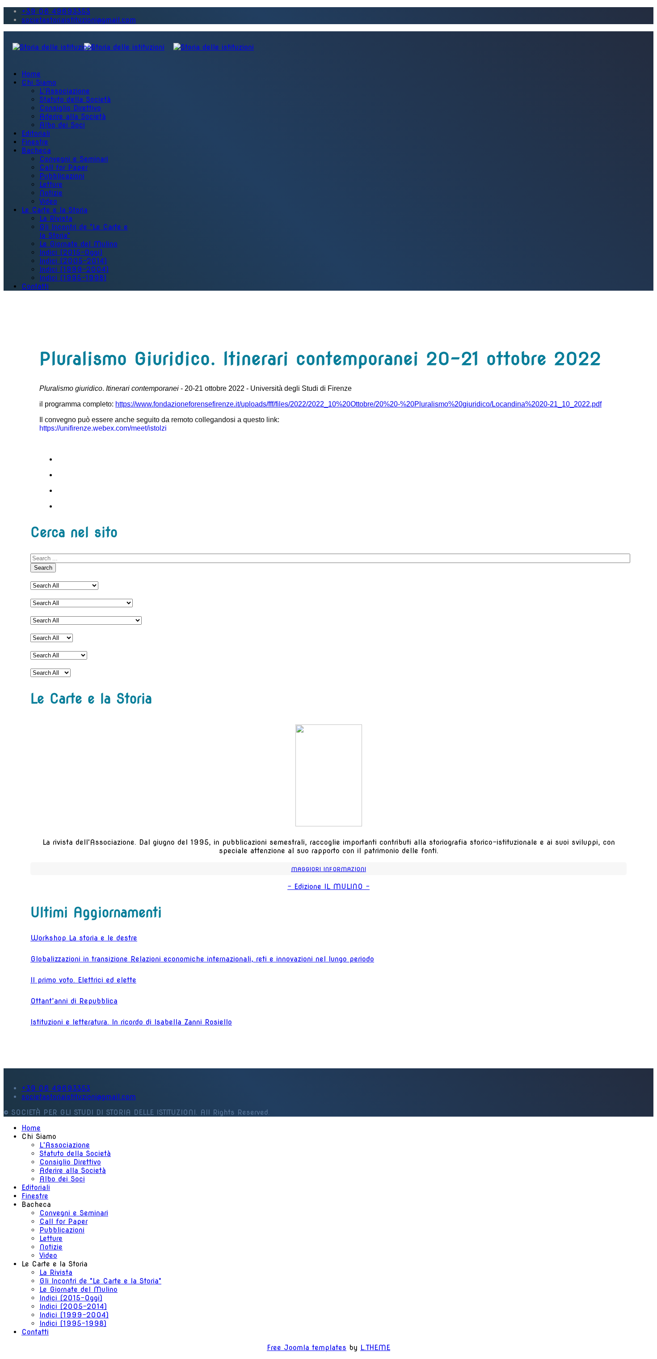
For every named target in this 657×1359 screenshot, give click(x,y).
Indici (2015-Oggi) (70, 252)
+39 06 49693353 (55, 11)
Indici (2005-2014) (73, 261)
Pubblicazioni (61, 176)
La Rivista (55, 218)
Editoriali (35, 133)
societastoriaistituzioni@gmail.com (78, 20)
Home (31, 74)
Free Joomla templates (306, 1347)
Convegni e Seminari (73, 159)
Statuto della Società (75, 99)
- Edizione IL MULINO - (328, 886)
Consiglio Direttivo (70, 108)
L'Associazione (64, 91)
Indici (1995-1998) (72, 278)
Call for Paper (63, 167)
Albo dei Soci (62, 125)
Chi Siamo (38, 82)
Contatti (35, 286)
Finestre (34, 142)
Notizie (51, 193)
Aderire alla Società (72, 116)
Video (48, 201)
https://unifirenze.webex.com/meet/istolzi (103, 428)
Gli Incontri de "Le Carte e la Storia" (100, 1281)
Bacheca (36, 150)
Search (43, 567)
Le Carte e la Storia (54, 210)
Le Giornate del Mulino (78, 244)
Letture (51, 184)
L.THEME (375, 1347)
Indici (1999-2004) (74, 269)
